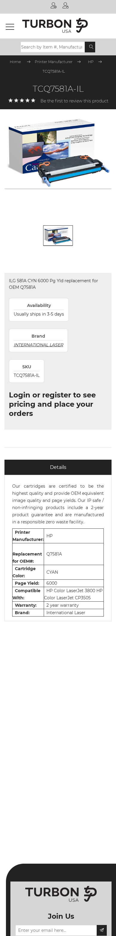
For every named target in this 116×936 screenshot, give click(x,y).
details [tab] (58, 467)
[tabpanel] (58, 548)
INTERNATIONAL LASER (38, 344)
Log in (65, 6)
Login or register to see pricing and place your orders (52, 404)
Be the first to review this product (74, 101)
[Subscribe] (102, 930)
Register (54, 6)
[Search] (91, 47)
